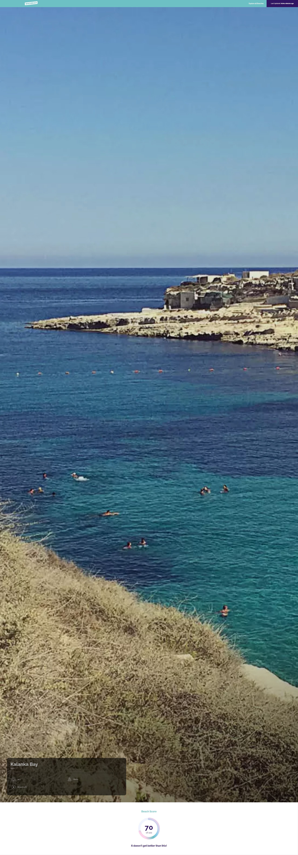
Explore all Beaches (256, 3)
